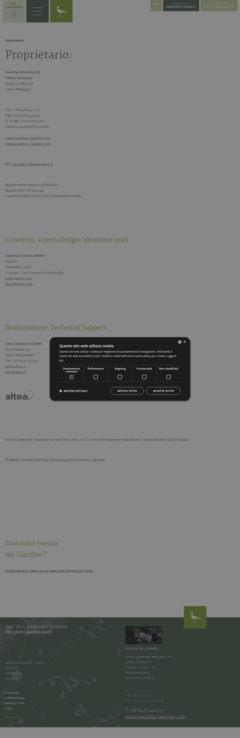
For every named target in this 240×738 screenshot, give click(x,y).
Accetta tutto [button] (163, 390)
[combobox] (179, 342)
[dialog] (120, 369)
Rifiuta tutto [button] (127, 390)
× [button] (184, 341)
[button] (73, 391)
